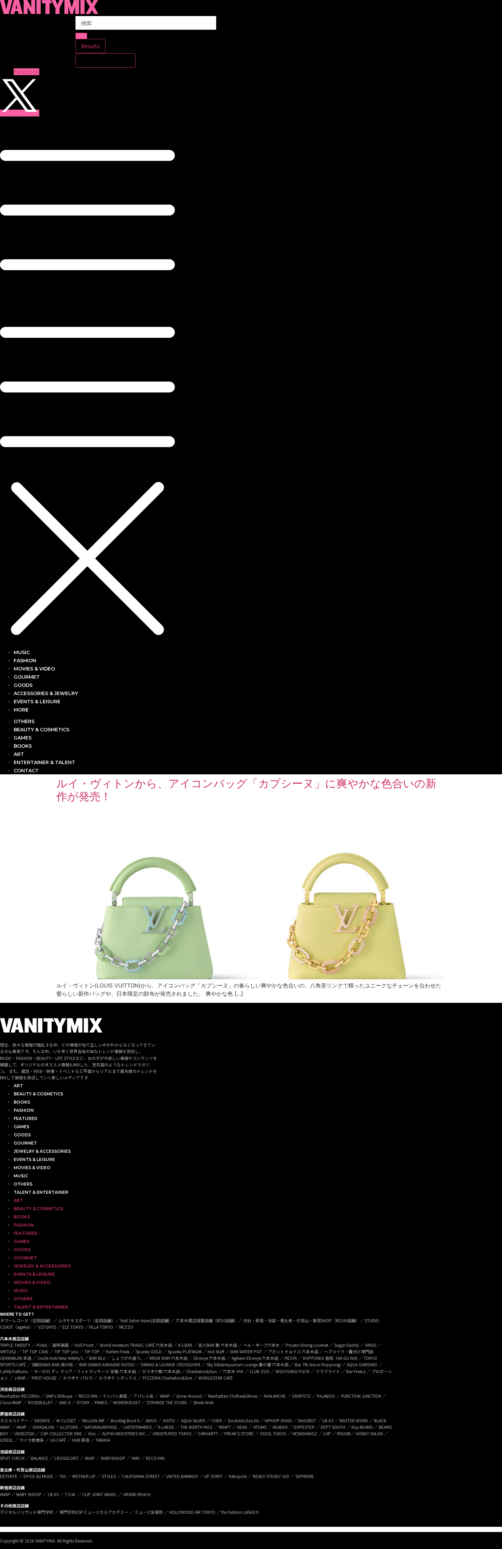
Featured (26, 1118)
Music (21, 1175)
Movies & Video (32, 1167)
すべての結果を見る (105, 60)
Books (22, 1102)
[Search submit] (81, 36)
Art (18, 1085)
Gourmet (25, 1143)
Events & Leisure (34, 1159)
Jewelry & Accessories (42, 1151)
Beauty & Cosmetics (38, 1093)
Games (21, 1126)
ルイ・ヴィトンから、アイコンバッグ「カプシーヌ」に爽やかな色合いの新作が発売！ (246, 790)
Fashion (24, 1110)
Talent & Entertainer (41, 1192)
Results (90, 46)
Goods (22, 1134)
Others (23, 1184)
